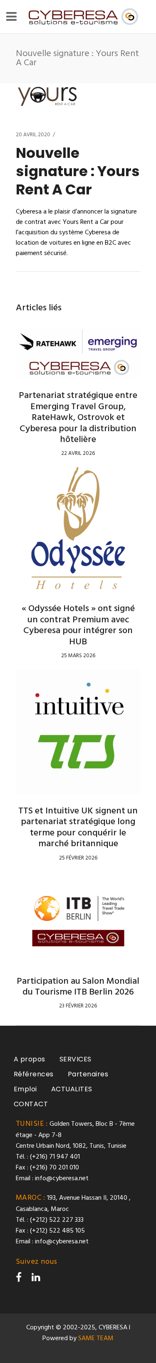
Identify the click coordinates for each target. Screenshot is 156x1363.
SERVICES (75, 1059)
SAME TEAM (96, 1338)
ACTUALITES (71, 1089)
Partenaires (88, 1074)
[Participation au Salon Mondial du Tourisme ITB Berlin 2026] (78, 918)
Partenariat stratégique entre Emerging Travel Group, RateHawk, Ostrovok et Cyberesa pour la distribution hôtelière (78, 417)
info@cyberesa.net (62, 1178)
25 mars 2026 (78, 655)
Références (34, 1074)
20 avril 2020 (33, 134)
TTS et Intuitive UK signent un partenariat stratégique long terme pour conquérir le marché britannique (78, 827)
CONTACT (31, 1104)
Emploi (25, 1089)
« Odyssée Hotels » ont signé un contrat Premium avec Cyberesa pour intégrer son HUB (78, 625)
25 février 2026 (78, 858)
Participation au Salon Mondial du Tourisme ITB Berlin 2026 (78, 987)
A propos (29, 1059)
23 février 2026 (78, 1006)
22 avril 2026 (78, 453)
